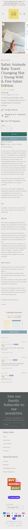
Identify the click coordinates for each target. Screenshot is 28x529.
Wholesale (5, 464)
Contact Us (6, 450)
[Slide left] (10, 56)
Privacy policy (20, 523)
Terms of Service (7, 443)
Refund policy (12, 523)
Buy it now (14, 138)
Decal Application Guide (9, 468)
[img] (4, 342)
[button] (3, 14)
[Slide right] (17, 56)
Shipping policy (19, 525)
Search (5, 436)
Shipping (8, 94)
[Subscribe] (23, 424)
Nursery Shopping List (8, 471)
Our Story (5, 461)
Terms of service (10, 525)
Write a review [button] (14, 332)
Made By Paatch (13, 521)
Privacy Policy (6, 440)
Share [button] (4, 304)
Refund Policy (6, 447)
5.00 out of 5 (18, 315)
